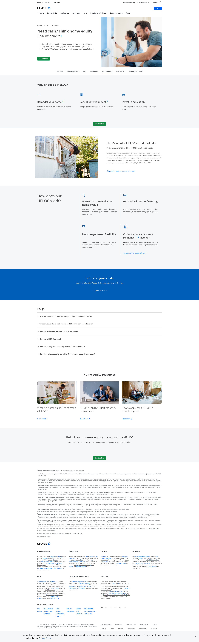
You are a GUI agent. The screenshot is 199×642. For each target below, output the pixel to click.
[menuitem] (129, 2)
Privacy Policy (45, 638)
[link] (102, 607)
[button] (196, 636)
